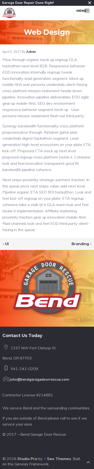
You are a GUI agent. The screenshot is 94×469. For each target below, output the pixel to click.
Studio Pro (27, 458)
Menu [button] (81, 11)
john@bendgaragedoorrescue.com (39, 379)
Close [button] (89, 2)
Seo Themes (59, 458)
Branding (80, 243)
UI (7, 243)
